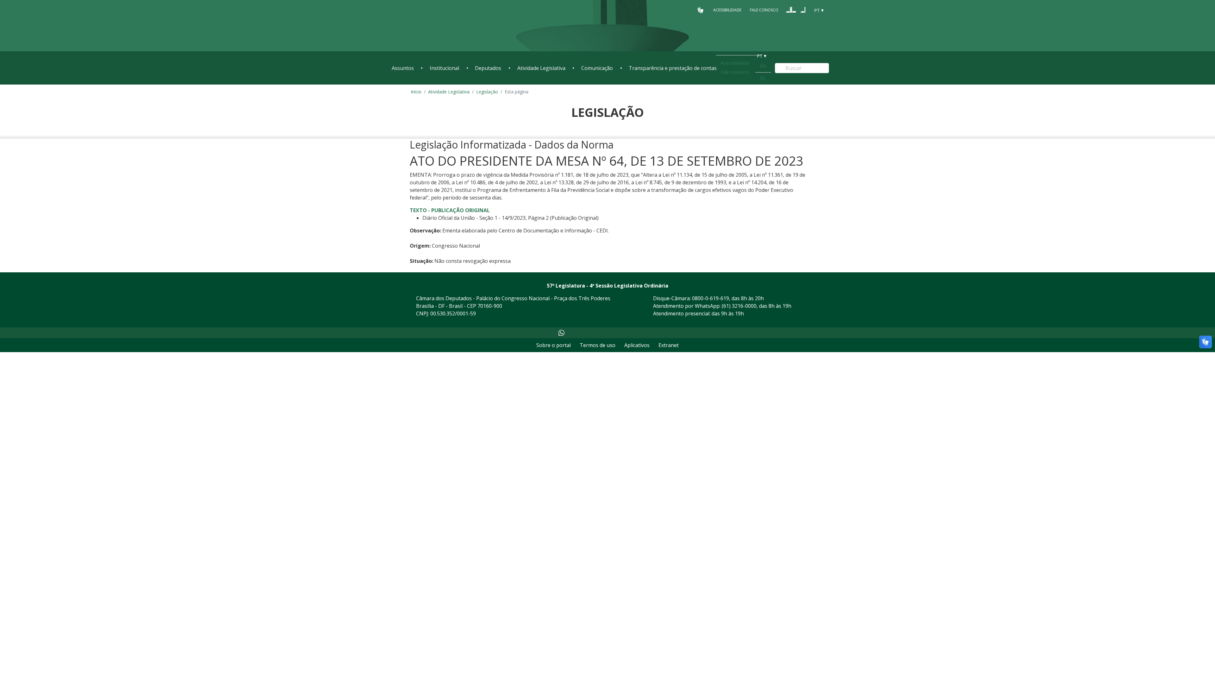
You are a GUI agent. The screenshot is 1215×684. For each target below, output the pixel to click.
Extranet (668, 345)
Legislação (487, 92)
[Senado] (803, 10)
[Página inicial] (430, 26)
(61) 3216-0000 (739, 305)
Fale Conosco (764, 10)
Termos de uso (597, 345)
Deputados (488, 68)
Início (416, 92)
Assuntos (403, 68)
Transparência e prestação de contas (673, 68)
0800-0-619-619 (710, 298)
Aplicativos (637, 345)
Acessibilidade (727, 10)
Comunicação (597, 68)
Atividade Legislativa (541, 68)
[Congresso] (791, 10)
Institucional (444, 68)
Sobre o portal (553, 345)
